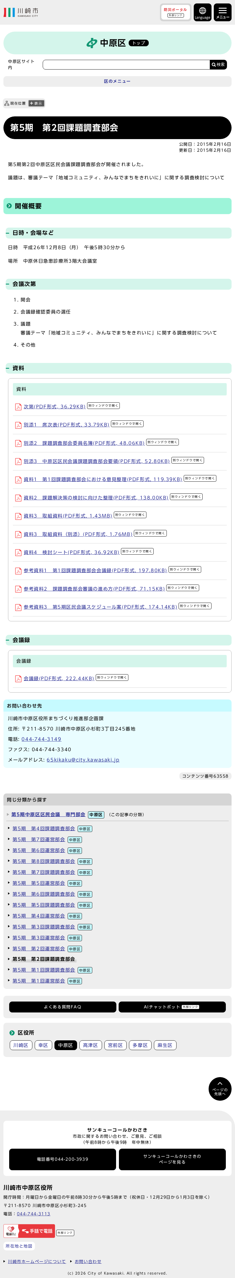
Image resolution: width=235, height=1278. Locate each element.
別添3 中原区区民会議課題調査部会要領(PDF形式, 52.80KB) (113, 461)
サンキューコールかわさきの (172, 1159)
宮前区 (115, 1045)
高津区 (90, 1045)
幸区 (43, 1045)
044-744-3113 (33, 1214)
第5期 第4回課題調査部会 (52, 828)
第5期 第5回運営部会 (47, 883)
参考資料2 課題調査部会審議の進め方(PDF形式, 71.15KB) (111, 589)
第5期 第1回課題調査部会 (52, 970)
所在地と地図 (19, 1246)
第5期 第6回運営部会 (47, 850)
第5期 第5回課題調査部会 (52, 905)
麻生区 (165, 1045)
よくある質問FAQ (62, 1007)
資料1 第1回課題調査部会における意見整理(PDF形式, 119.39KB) (119, 479)
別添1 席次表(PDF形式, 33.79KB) (83, 424)
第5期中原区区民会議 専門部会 (57, 814)
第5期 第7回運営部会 (47, 839)
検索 (221, 64)
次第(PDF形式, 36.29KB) (71, 406)
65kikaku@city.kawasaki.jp (83, 760)
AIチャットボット (171, 1007)
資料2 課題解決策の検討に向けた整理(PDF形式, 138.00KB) (112, 497)
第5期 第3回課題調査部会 (52, 927)
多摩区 (140, 1045)
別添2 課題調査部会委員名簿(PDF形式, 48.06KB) (100, 443)
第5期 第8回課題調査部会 (52, 861)
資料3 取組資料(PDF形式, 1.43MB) (84, 516)
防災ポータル (175, 12)
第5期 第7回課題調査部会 (52, 872)
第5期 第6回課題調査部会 (52, 894)
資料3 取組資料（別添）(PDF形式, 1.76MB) (94, 534)
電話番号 (63, 1159)
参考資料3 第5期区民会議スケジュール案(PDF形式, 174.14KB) (117, 607)
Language (202, 17)
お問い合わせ (88, 1261)
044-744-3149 (41, 739)
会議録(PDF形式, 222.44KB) (75, 678)
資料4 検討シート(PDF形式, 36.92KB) (88, 552)
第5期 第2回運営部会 (47, 948)
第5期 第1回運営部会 (47, 981)
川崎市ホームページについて (37, 1261)
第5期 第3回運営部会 (47, 937)
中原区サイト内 (21, 64)
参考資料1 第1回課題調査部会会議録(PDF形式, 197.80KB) (112, 570)
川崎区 (21, 1045)
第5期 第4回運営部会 (47, 916)
